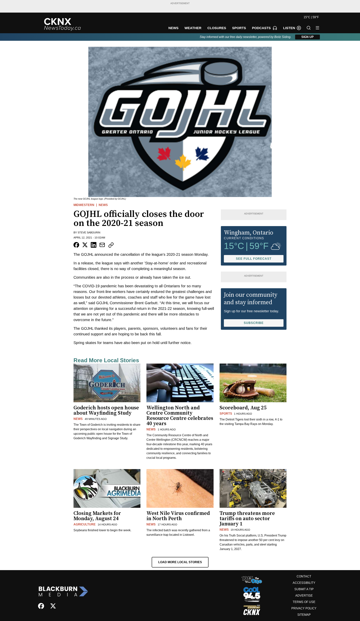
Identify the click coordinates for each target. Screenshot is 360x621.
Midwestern (84, 205)
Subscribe (254, 322)
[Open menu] (317, 27)
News (103, 205)
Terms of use (304, 602)
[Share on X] (85, 245)
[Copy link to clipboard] (111, 245)
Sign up (307, 36)
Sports (226, 413)
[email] (102, 245)
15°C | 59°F (311, 17)
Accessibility (304, 582)
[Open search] (308, 27)
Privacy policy (303, 608)
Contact (304, 576)
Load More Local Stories (180, 562)
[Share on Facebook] (76, 245)
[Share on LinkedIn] (93, 245)
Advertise (304, 595)
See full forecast (254, 258)
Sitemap (304, 614)
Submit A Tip (304, 589)
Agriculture (85, 524)
